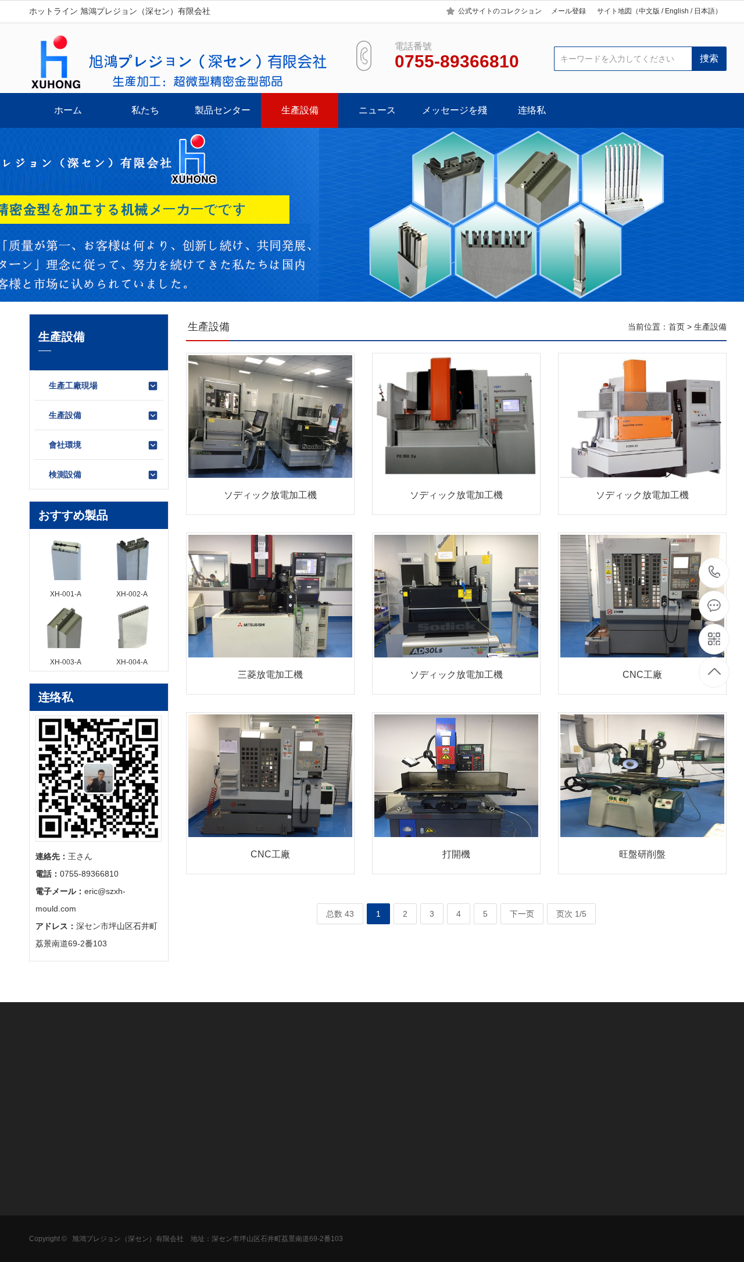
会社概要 (45, 1178)
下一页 (522, 913)
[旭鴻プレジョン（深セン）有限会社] (178, 62)
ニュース (377, 110)
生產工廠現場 (73, 385)
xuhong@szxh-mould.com (502, 1229)
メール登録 (568, 11)
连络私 (532, 110)
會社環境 (65, 444)
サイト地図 (614, 11)
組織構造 (45, 1213)
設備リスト (49, 1247)
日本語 (704, 11)
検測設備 (65, 474)
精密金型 (126, 1178)
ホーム (68, 110)
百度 (95, 1080)
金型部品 (126, 1195)
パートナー (49, 1230)
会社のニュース (299, 1178)
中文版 (649, 11)
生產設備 (300, 110)
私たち (145, 110)
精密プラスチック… (146, 1230)
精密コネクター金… (146, 1213)
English (677, 11)
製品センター (223, 110)
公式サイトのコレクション (500, 11)
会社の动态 (291, 1195)
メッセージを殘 (454, 110)
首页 (676, 326)
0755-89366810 (714, 572)
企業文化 (45, 1195)
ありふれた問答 (299, 1213)
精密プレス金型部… (146, 1247)
